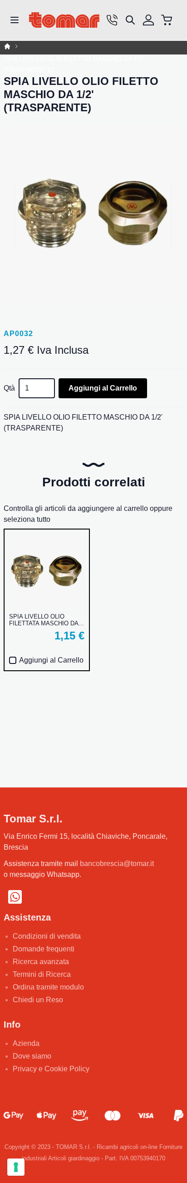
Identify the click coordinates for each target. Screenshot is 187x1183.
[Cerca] (130, 20)
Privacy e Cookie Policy (51, 1069)
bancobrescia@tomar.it (117, 863)
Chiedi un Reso (38, 1000)
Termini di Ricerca (42, 974)
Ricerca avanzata (41, 961)
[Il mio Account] (148, 20)
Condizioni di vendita (47, 936)
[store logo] (64, 20)
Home (7, 46)
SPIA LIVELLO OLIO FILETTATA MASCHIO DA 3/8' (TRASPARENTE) (43, 620)
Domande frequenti (43, 949)
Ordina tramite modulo (48, 987)
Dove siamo (32, 1056)
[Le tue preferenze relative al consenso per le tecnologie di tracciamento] (16, 1167)
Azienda (26, 1043)
